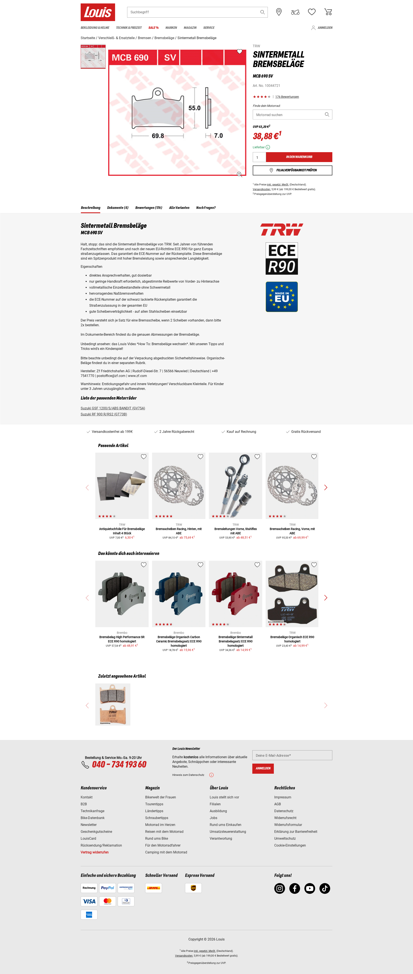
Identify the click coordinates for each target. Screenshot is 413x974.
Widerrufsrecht (285, 818)
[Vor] (325, 487)
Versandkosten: (262, 189)
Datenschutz (283, 811)
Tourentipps (154, 804)
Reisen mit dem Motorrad (164, 832)
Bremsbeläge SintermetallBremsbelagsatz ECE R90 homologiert (236, 641)
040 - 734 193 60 (119, 765)
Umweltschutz (285, 838)
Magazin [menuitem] (190, 28)
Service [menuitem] (208, 28)
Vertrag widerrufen (95, 852)
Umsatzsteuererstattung (228, 832)
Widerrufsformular (288, 825)
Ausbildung (218, 811)
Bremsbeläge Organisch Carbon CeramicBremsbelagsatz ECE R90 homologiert (179, 641)
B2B (84, 804)
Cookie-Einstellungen (290, 845)
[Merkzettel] (311, 12)
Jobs (213, 818)
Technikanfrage (92, 811)
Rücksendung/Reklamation (101, 845)
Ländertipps (154, 811)
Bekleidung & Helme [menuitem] (95, 28)
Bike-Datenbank (93, 818)
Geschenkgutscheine (96, 832)
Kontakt (86, 797)
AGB (277, 804)
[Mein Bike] (295, 12)
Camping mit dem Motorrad (166, 852)
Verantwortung (221, 838)
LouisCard (88, 838)
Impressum (282, 797)
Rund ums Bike (156, 838)
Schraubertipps (156, 818)
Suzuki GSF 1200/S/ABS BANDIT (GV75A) (113, 408)
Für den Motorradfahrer (162, 845)
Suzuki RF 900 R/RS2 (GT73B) (104, 414)
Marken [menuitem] (171, 28)
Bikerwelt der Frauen (160, 797)
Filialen (215, 804)
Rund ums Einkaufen (225, 825)
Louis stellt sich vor (224, 797)
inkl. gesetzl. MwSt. (278, 184)
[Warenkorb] (328, 12)
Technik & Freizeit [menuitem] (129, 28)
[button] (262, 12)
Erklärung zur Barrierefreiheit (295, 832)
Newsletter (89, 825)
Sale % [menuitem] (153, 28)
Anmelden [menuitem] (325, 28)
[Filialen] (279, 12)
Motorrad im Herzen (160, 825)
